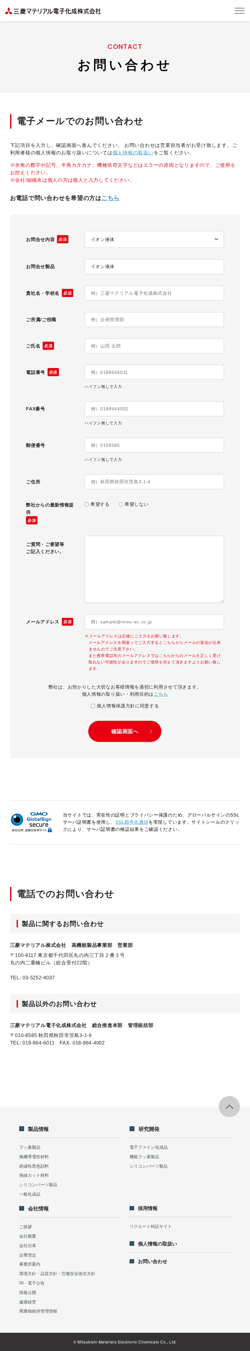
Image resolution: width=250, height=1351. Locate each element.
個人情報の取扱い (133, 152)
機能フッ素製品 (144, 1156)
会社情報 (38, 1208)
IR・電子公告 (32, 1283)
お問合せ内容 (46, 239)
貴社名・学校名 (49, 293)
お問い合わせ (152, 1261)
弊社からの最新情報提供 (50, 512)
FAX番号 (35, 408)
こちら (111, 198)
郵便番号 (35, 445)
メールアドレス (49, 621)
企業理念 (27, 1255)
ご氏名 (39, 345)
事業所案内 (29, 1264)
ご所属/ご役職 (41, 319)
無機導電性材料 (34, 1156)
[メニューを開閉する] (239, 10)
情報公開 (27, 1292)
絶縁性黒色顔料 (34, 1166)
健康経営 (27, 1302)
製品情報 (38, 1128)
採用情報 (148, 1208)
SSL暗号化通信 (131, 822)
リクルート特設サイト (151, 1226)
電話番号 (41, 372)
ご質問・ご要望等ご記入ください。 (45, 548)
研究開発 (149, 1128)
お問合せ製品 (40, 266)
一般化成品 (29, 1194)
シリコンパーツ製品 (38, 1184)
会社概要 (27, 1236)
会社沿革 (27, 1245)
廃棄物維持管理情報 (38, 1311)
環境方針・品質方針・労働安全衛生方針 (57, 1273)
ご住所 (33, 481)
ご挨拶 (25, 1226)
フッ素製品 (29, 1147)
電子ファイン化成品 (149, 1147)
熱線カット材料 (34, 1175)
